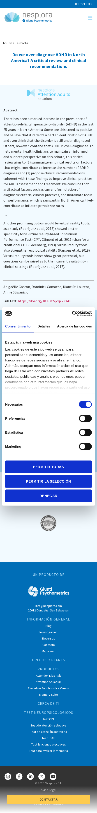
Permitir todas (48, 467)
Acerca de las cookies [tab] (74, 326)
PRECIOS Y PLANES (48, 660)
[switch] (85, 418)
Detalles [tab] (43, 326)
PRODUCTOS (48, 669)
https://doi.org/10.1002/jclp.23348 (44, 301)
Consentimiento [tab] (17, 326)
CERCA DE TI (49, 703)
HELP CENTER (83, 4)
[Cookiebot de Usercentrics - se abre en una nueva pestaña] (72, 314)
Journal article (15, 43)
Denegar (48, 496)
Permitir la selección (48, 481)
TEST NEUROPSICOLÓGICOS (48, 712)
